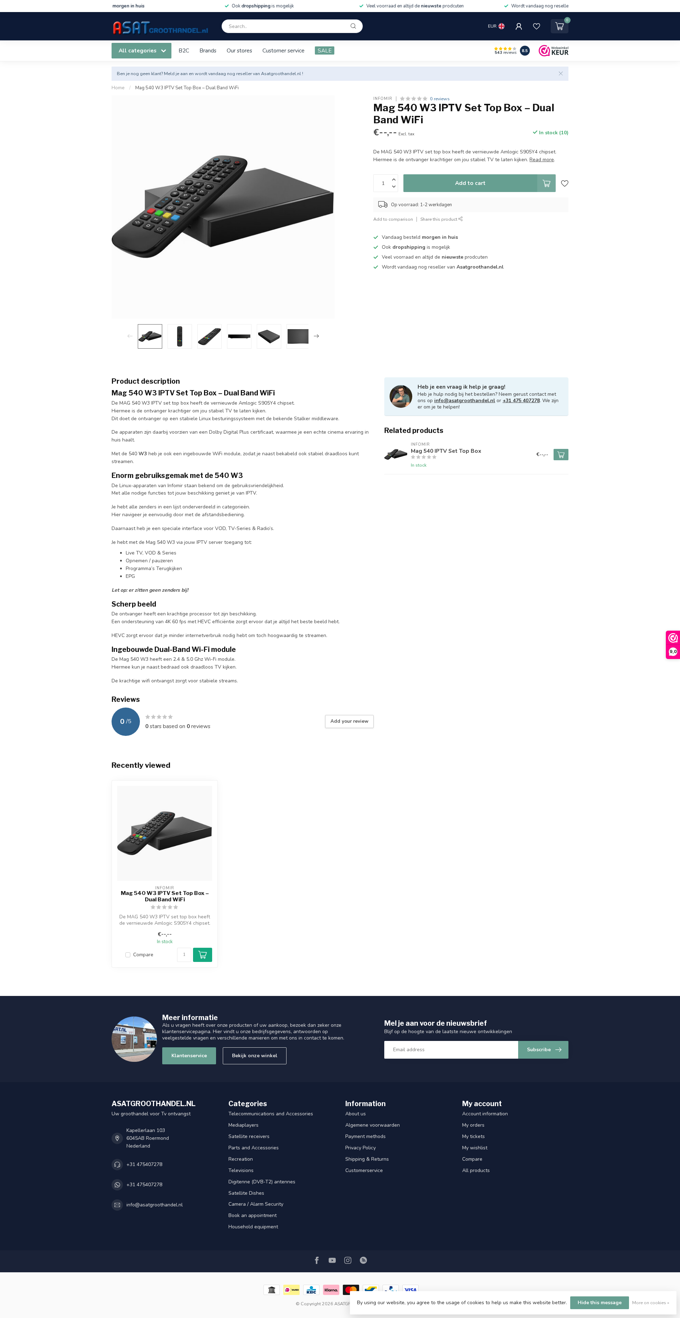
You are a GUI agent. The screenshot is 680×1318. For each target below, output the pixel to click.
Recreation (240, 1159)
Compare (143, 954)
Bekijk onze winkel (254, 1055)
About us (355, 1113)
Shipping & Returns (367, 1159)
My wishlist (474, 1147)
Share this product (439, 219)
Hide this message (600, 1302)
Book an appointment (252, 1215)
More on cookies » (650, 1303)
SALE (325, 50)
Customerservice (364, 1170)
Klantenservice (189, 1055)
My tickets (473, 1136)
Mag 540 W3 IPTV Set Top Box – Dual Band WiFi (187, 88)
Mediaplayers (243, 1125)
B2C (183, 50)
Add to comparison (393, 219)
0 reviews (440, 99)
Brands (207, 50)
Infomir (382, 99)
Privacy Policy (360, 1147)
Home (118, 88)
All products (476, 1170)
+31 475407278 (144, 1164)
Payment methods (365, 1136)
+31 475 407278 (521, 400)
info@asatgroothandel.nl (464, 400)
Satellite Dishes (246, 1193)
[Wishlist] (536, 26)
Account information (485, 1113)
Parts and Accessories (253, 1147)
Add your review (349, 721)
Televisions (241, 1170)
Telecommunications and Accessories (270, 1113)
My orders (473, 1125)
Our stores (239, 50)
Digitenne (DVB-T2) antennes (261, 1181)
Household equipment (253, 1226)
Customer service (283, 50)
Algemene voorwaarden (372, 1125)
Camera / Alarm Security (255, 1204)
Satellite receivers (249, 1136)
